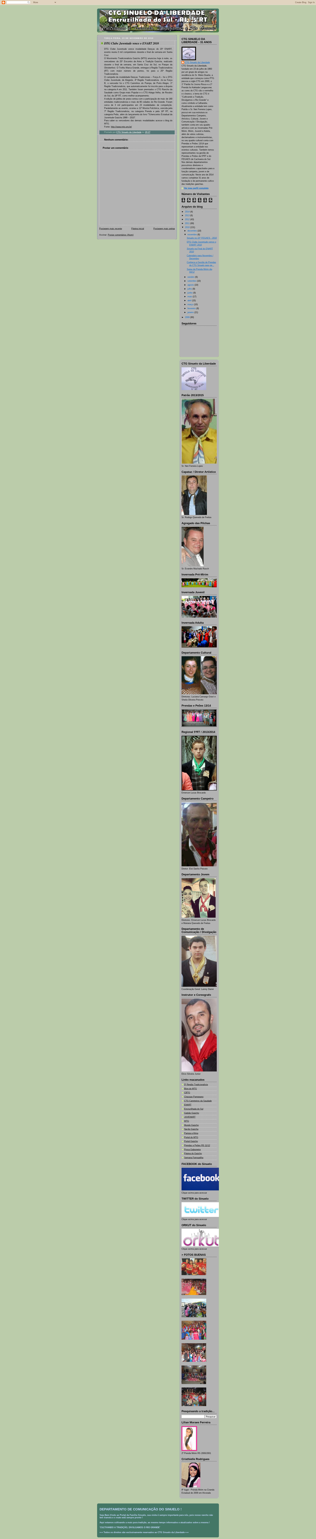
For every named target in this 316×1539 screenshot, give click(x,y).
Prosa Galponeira (192, 1149)
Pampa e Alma (191, 1133)
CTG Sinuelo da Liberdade (197, 62)
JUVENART (190, 1117)
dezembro (192, 231)
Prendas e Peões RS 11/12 (197, 1145)
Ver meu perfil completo (196, 188)
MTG (186, 1121)
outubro (191, 277)
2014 (187, 212)
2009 (187, 317)
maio (190, 296)
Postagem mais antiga (164, 229)
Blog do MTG (190, 1089)
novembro (192, 234)
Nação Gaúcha (191, 1129)
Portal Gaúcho (191, 1141)
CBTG (187, 1093)
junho (190, 293)
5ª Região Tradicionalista (196, 1084)
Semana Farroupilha (193, 1158)
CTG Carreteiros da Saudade (198, 1101)
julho (190, 289)
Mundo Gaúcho (191, 1125)
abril (189, 300)
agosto (191, 285)
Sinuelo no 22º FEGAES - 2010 (202, 238)
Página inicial (137, 229)
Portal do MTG (191, 1137)
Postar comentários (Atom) (120, 235)
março (190, 304)
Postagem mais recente (110, 229)
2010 (187, 227)
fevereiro (191, 308)
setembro (192, 281)
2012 (187, 219)
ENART (187, 1105)
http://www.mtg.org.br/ (121, 127)
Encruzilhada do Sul (193, 1109)
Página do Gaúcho (193, 1153)
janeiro (190, 312)
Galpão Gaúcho (191, 1113)
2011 (187, 223)
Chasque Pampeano (193, 1097)
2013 (187, 215)
